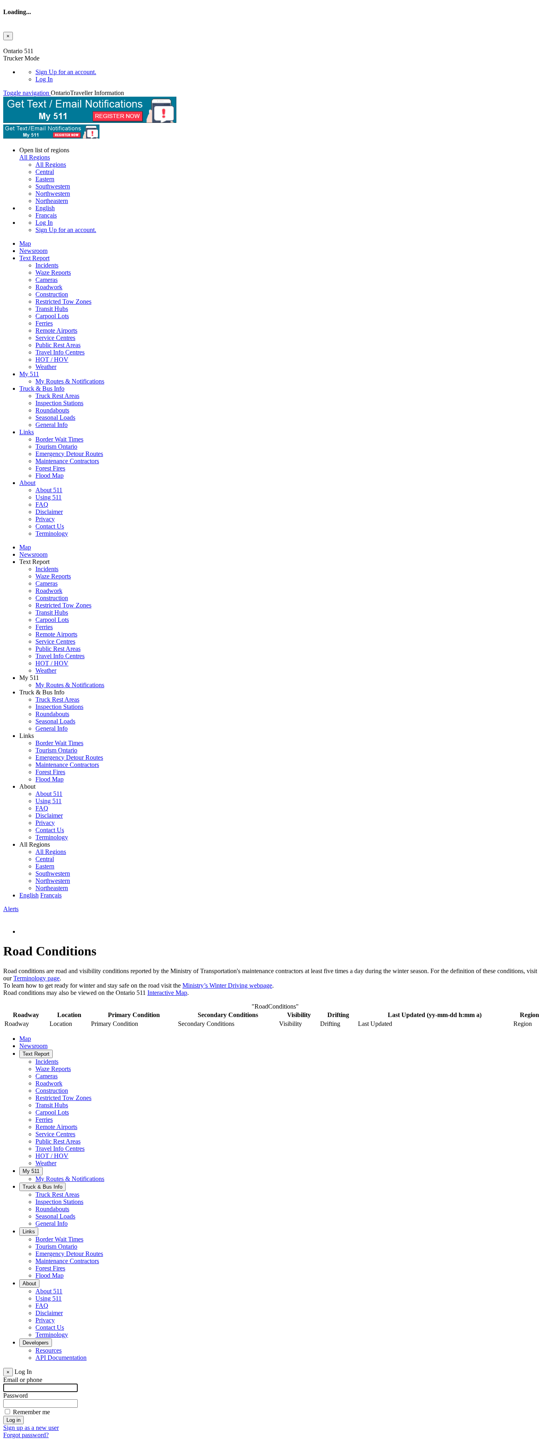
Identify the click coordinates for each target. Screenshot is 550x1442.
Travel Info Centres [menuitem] (60, 352)
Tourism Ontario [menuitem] (56, 446)
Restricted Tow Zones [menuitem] (63, 301)
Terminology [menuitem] (51, 533)
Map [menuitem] (25, 243)
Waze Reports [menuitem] (53, 272)
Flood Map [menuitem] (49, 475)
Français (46, 215)
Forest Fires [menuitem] (50, 468)
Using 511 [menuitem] (48, 497)
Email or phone (22, 1379)
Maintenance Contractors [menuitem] (67, 461)
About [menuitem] (27, 482)
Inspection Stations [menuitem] (59, 403)
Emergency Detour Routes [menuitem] (69, 453)
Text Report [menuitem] (34, 258)
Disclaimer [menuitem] (49, 511)
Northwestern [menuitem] (52, 193)
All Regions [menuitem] (50, 164)
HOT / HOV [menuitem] (51, 359)
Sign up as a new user (31, 1427)
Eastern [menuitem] (44, 179)
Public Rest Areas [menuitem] (58, 345)
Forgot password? (26, 1435)
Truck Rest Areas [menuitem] (57, 395)
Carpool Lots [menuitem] (52, 316)
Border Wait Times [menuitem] (59, 439)
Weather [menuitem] (45, 366)
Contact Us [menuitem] (49, 526)
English (45, 208)
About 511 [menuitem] (48, 490)
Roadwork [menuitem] (48, 287)
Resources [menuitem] (48, 1350)
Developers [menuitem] (36, 1343)
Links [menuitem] (26, 432)
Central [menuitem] (44, 171)
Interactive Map (167, 992)
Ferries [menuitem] (44, 323)
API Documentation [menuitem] (61, 1357)
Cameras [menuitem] (46, 279)
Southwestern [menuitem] (52, 186)
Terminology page (36, 978)
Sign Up (65, 71)
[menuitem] (291, 72)
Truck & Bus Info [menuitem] (41, 388)
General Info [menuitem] (51, 424)
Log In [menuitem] (44, 79)
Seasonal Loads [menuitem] (55, 417)
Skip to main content (29, 43)
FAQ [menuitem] (41, 504)
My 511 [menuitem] (29, 374)
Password (15, 1395)
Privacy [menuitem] (45, 519)
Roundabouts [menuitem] (52, 410)
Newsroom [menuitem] (33, 250)
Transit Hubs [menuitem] (51, 308)
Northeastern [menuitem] (51, 200)
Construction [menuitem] (51, 294)
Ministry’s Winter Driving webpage (227, 985)
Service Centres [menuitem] (55, 337)
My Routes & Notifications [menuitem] (69, 381)
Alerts (11, 908)
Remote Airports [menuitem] (56, 330)
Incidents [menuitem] (46, 265)
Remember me (31, 1412)
